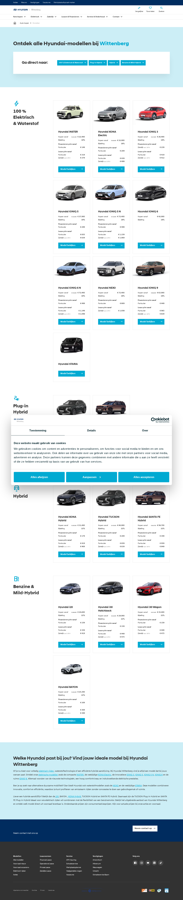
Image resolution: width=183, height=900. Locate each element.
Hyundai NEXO (107, 288)
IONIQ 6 (159, 775)
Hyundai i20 (65, 607)
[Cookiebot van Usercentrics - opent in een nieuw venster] (153, 420)
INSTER (80, 775)
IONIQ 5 (139, 775)
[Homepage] (14, 23)
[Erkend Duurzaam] (159, 890)
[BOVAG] (152, 890)
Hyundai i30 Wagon (150, 607)
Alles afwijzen (39, 477)
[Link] (135, 862)
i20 (57, 797)
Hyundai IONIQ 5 (68, 211)
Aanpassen (90, 477)
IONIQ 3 (130, 775)
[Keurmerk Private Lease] (166, 890)
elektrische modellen (48, 775)
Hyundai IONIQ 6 (148, 211)
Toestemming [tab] (37, 430)
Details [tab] (91, 430)
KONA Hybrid (74, 797)
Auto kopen (24, 23)
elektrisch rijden (46, 771)
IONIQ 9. (23, 779)
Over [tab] (145, 430)
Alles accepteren (143, 477)
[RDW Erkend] (144, 890)
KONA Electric (104, 775)
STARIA (138, 786)
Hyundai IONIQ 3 (148, 132)
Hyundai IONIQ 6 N (69, 288)
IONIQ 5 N (149, 775)
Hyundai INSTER (68, 132)
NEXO (116, 786)
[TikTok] (160, 862)
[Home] (26, 9)
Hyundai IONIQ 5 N (109, 211)
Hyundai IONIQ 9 (148, 288)
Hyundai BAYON (68, 687)
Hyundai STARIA (68, 364)
